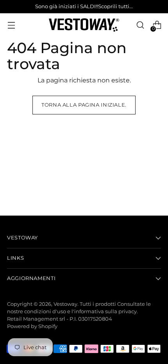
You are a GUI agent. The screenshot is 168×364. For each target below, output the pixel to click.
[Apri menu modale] (11, 25)
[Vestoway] (84, 25)
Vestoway (65, 304)
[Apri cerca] (140, 25)
